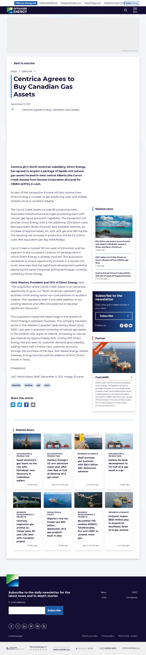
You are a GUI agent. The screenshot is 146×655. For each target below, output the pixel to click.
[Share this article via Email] (33, 404)
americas (16, 385)
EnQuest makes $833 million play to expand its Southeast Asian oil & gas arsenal (119, 523)
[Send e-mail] (37, 626)
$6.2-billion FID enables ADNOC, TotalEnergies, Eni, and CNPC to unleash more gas (88, 529)
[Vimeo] (31, 626)
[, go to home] (17, 10)
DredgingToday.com (71, 3)
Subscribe (106, 316)
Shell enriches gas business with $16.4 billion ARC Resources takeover (88, 464)
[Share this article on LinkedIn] (13, 404)
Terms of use (123, 636)
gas (39, 385)
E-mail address (17, 602)
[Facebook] (122, 326)
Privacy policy (108, 636)
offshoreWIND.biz (48, 3)
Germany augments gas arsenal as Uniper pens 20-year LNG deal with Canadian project (26, 531)
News (103, 592)
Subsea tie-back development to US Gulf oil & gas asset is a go (118, 465)
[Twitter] (126, 326)
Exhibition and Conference (117, 3)
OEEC (134, 592)
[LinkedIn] (130, 326)
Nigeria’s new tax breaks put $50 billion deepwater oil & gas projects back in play (57, 527)
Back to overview (24, 63)
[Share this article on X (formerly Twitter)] (19, 404)
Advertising (132, 3)
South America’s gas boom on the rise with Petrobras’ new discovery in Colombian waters (27, 470)
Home (14, 71)
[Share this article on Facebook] (26, 404)
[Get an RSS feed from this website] (44, 626)
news (46, 385)
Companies (131, 597)
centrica (28, 385)
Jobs (104, 597)
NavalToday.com (93, 3)
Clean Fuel (27, 71)
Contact (133, 636)
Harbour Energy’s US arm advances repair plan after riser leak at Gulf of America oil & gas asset (57, 469)
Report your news (90, 636)
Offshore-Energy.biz (25, 3)
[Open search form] (125, 10)
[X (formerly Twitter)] (18, 626)
